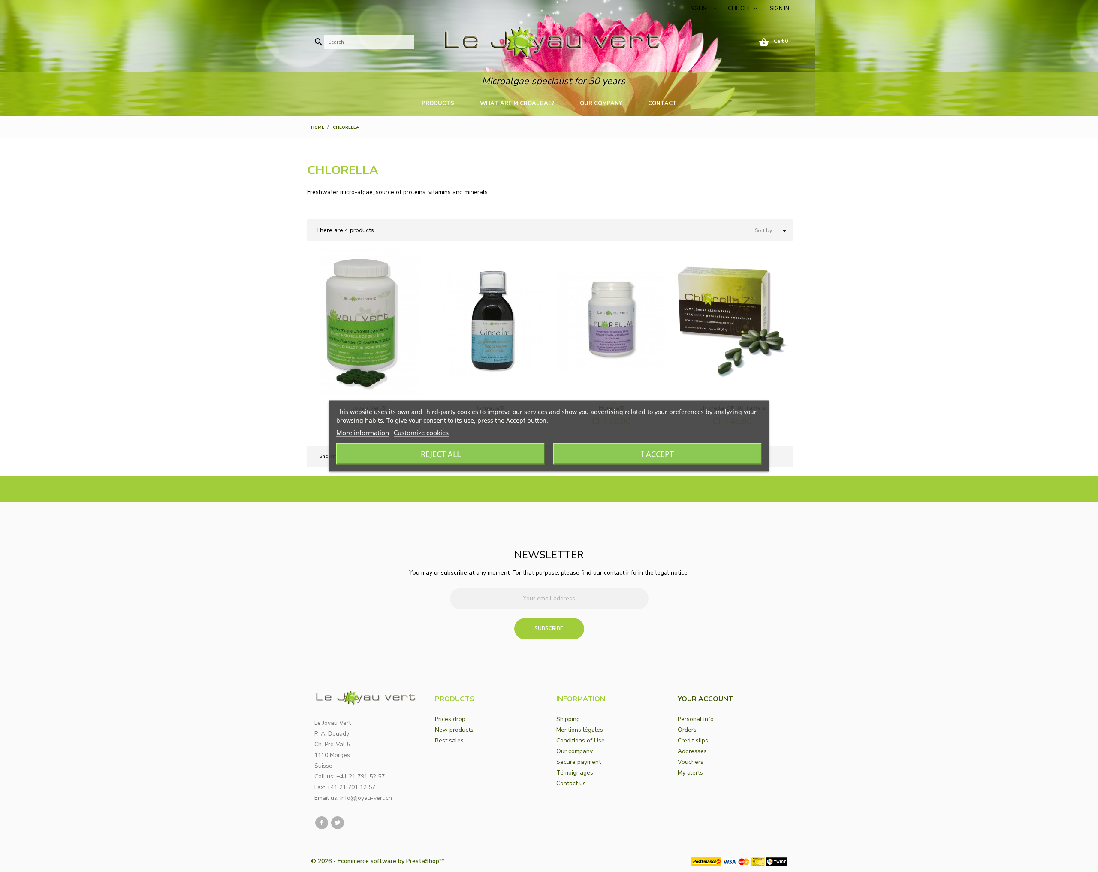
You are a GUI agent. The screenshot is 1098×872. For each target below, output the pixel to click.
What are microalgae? (517, 103)
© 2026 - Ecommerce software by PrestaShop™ (378, 861)
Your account (705, 699)
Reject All (441, 454)
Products (438, 103)
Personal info (696, 719)
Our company (601, 103)
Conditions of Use (580, 740)
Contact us (571, 783)
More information (362, 432)
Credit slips (693, 740)
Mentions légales (579, 730)
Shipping (568, 719)
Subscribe (548, 628)
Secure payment (578, 762)
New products (454, 730)
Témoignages (574, 773)
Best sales (449, 740)
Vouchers (690, 762)
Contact (662, 103)
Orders (687, 730)
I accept (657, 454)
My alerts (690, 773)
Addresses (692, 751)
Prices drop (450, 719)
